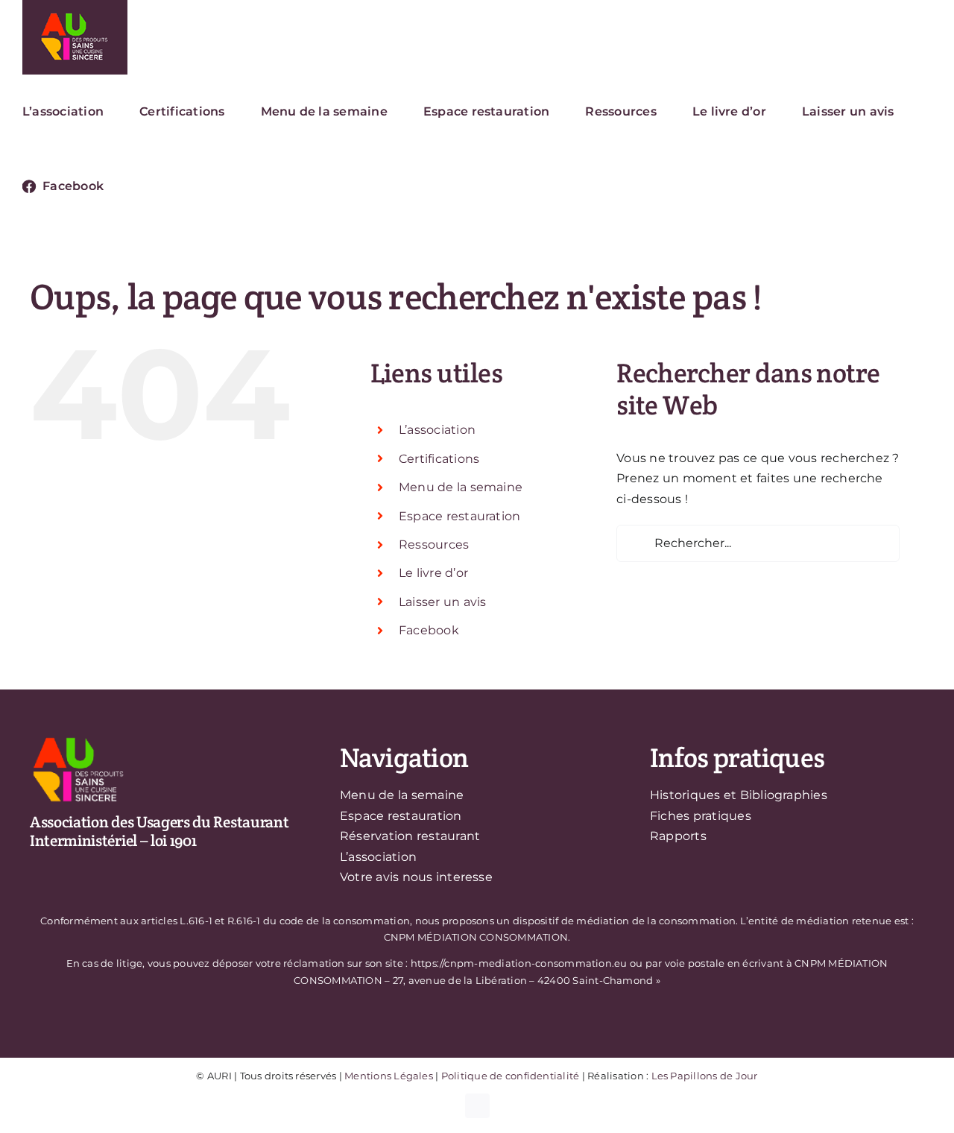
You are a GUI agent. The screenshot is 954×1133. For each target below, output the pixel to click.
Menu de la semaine (460, 487)
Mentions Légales (388, 1076)
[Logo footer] (78, 740)
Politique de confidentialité (510, 1076)
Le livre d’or (433, 573)
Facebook (429, 630)
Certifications (439, 459)
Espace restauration (460, 516)
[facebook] (477, 1105)
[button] (143, 186)
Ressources (434, 544)
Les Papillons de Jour (704, 1076)
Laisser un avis (443, 602)
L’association (437, 430)
